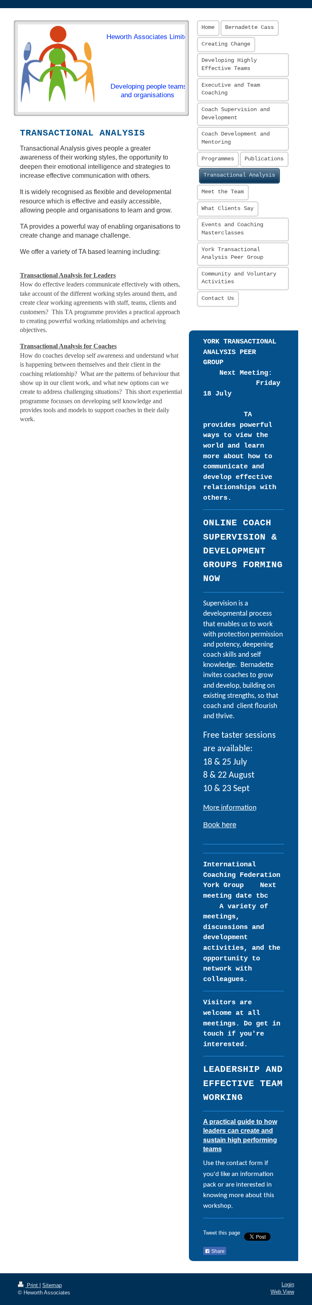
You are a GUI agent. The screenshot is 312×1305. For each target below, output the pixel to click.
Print (32, 1285)
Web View (282, 1292)
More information (229, 808)
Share (217, 1251)
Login (288, 1285)
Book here (219, 825)
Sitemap (52, 1285)
